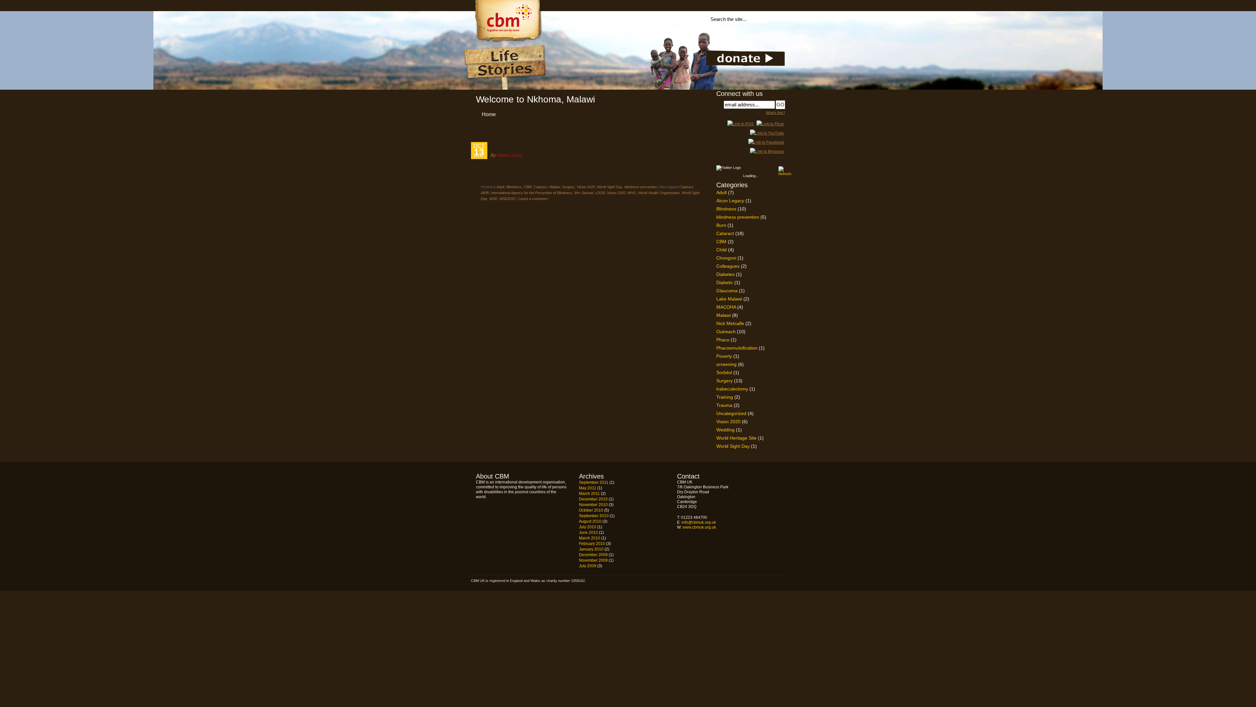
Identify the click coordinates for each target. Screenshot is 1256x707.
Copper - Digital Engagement (767, 581)
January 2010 (591, 549)
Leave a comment (532, 199)
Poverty (724, 356)
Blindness (514, 187)
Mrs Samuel (583, 193)
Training (724, 397)
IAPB (485, 193)
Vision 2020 (586, 187)
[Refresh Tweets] (781, 169)
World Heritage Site (736, 438)
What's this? (775, 113)
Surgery (568, 187)
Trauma (724, 405)
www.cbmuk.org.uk (699, 527)
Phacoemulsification (737, 348)
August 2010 (590, 521)
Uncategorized (731, 413)
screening (726, 364)
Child (721, 249)
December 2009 (593, 555)
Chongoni (726, 258)
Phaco (722, 339)
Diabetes (725, 274)
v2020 (600, 193)
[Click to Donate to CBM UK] (745, 64)
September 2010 (594, 516)
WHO (631, 193)
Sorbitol (724, 372)
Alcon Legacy (730, 200)
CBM (528, 187)
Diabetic (724, 282)
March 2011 (589, 493)
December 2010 (593, 499)
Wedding (725, 429)
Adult (500, 187)
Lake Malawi (729, 298)
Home (489, 114)
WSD (493, 199)
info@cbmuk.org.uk (699, 522)
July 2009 (587, 566)
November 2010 (593, 504)
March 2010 (589, 538)
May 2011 (587, 488)
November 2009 (593, 560)
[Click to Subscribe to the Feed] (740, 124)
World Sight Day (609, 187)
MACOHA (726, 307)
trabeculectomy (732, 388)
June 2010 (588, 532)
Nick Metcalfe (730, 323)
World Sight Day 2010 (525, 146)
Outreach (726, 331)
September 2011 (593, 482)
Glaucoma (727, 290)
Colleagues (728, 266)
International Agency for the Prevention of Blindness (531, 193)
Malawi (554, 187)
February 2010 (592, 543)
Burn (721, 225)
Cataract (540, 187)
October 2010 (591, 510)
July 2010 (587, 527)
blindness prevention (640, 187)
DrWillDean (509, 155)
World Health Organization (659, 193)
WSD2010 (507, 199)
